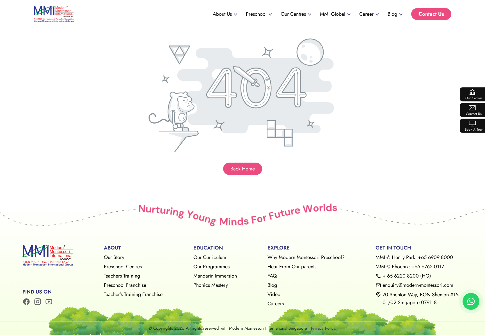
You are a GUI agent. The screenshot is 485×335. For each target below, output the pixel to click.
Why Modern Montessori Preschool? (306, 257)
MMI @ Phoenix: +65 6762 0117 (410, 266)
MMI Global (332, 14)
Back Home (242, 168)
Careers (275, 303)
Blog (392, 14)
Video (273, 294)
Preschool (256, 14)
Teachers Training (122, 275)
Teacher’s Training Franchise (133, 294)
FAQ (272, 275)
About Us (222, 14)
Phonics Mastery (210, 285)
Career (366, 14)
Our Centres (293, 14)
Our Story (114, 257)
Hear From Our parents (291, 266)
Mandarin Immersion (215, 275)
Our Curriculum (209, 257)
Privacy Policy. (324, 328)
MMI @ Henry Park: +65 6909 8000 (414, 257)
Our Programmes (211, 266)
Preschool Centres (123, 266)
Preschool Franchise (125, 285)
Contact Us (431, 14)
